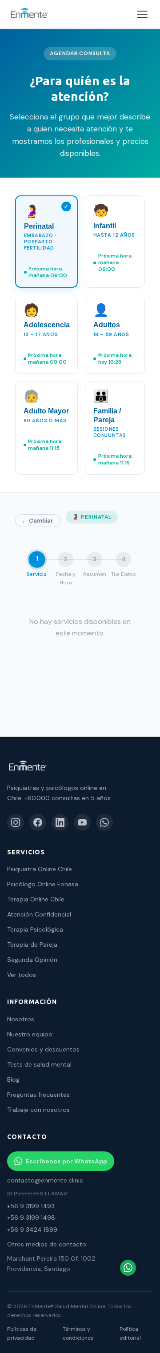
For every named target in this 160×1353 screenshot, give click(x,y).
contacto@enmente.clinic (45, 1180)
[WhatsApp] (104, 822)
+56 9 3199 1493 (31, 1206)
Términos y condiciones (78, 1333)
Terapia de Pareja (32, 944)
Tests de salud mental (39, 1064)
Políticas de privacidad (21, 1333)
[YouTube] (82, 822)
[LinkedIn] (60, 822)
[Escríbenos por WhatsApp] (128, 1268)
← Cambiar (37, 520)
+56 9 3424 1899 (32, 1230)
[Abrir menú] (142, 14)
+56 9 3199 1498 (31, 1218)
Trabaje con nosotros (38, 1110)
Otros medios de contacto (46, 1244)
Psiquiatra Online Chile (39, 869)
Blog (13, 1079)
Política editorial (130, 1333)
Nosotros (20, 1019)
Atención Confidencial (39, 914)
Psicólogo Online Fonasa (42, 884)
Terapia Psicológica (35, 929)
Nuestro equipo (29, 1034)
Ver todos (21, 975)
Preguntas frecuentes (38, 1095)
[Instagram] (15, 822)
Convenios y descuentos (43, 1049)
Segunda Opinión (32, 960)
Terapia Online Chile (35, 899)
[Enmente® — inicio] (29, 14)
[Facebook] (37, 822)
